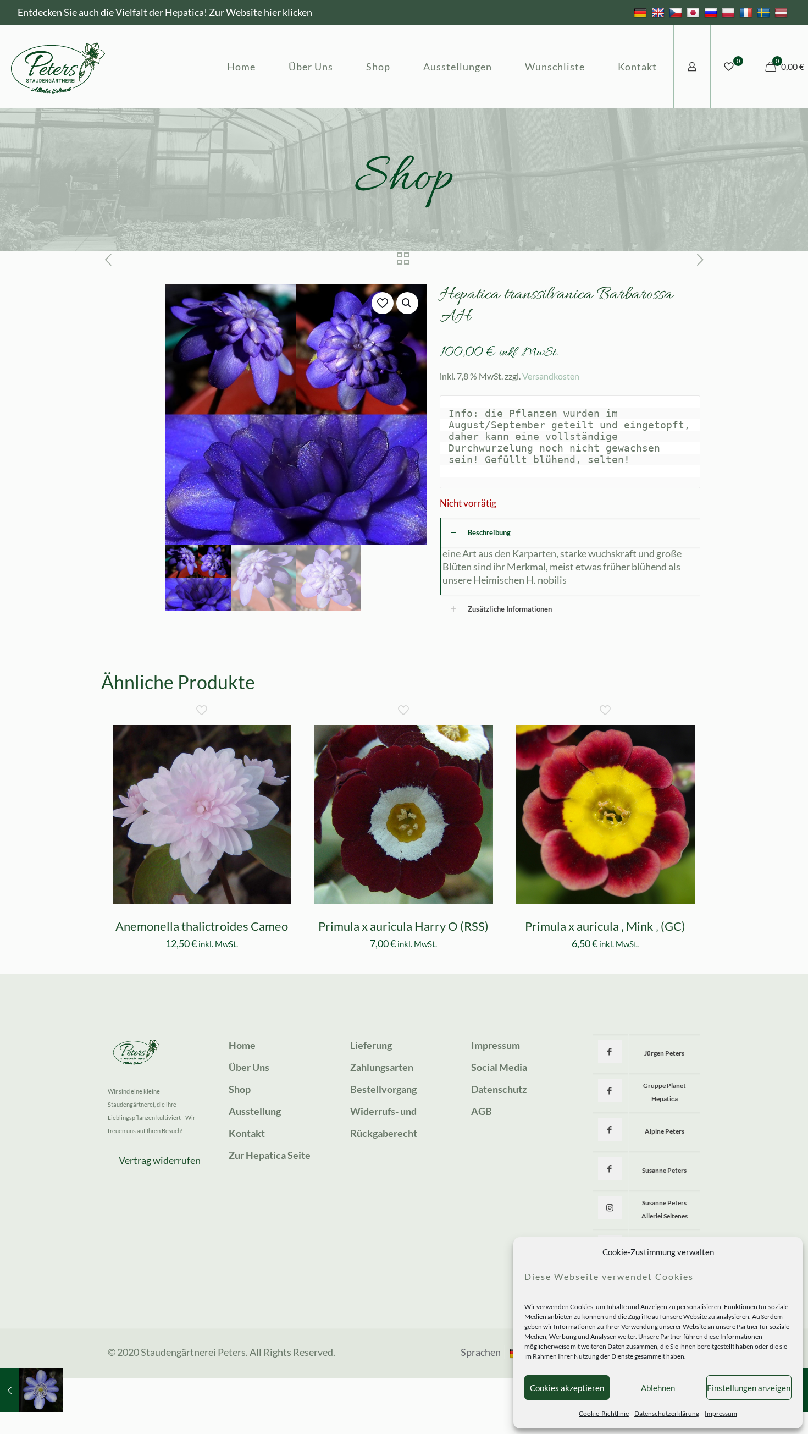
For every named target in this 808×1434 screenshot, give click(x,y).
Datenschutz (499, 1089)
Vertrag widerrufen (160, 1160)
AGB (481, 1111)
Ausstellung (255, 1111)
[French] (747, 12)
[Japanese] (694, 12)
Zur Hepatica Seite (270, 1155)
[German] (642, 12)
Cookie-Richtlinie (604, 1413)
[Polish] (730, 12)
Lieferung (371, 1045)
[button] (407, 303)
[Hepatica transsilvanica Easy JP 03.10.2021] (31, 1390)
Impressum (721, 1413)
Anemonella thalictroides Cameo (201, 926)
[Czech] (677, 12)
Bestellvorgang (383, 1089)
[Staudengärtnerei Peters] (58, 66)
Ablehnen (658, 1388)
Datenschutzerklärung (666, 1413)
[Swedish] (765, 12)
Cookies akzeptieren (567, 1388)
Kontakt (247, 1133)
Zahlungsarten (381, 1067)
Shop (240, 1089)
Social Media (499, 1067)
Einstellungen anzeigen (748, 1388)
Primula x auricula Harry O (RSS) (403, 926)
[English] (659, 12)
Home (242, 1045)
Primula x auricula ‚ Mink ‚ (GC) (605, 926)
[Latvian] (782, 12)
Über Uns (249, 1067)
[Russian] (712, 12)
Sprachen (481, 1352)
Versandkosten (550, 376)
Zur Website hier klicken (260, 12)
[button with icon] (610, 1051)
